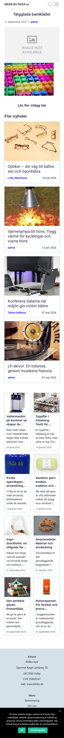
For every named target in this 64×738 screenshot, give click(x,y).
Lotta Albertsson (17, 178)
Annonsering (32, 700)
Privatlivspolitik (37, 730)
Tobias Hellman (17, 312)
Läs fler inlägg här (32, 105)
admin (34, 22)
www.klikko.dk (35, 684)
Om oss (32, 705)
